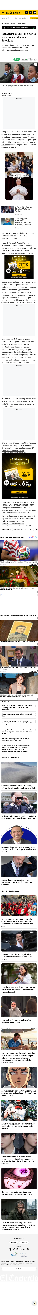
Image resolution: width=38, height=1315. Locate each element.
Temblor (15, 18)
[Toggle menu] (3, 12)
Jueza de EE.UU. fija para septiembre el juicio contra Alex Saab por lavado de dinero (17, 956)
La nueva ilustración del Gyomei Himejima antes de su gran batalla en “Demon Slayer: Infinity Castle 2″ (19, 1093)
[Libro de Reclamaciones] (24, 1254)
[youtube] (21, 1249)
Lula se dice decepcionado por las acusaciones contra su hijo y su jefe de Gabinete (16, 882)
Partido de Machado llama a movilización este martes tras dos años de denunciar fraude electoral (18, 989)
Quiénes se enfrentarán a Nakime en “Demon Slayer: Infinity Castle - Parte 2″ (17, 1193)
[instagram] (17, 1249)
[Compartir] (35, 59)
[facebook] (10, 1249)
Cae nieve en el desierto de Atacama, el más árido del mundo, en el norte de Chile (18, 786)
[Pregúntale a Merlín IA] (34, 1303)
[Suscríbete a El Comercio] (30, 12)
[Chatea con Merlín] (26, 12)
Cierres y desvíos (23, 18)
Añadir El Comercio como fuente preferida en (18, 27)
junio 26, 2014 (25, 512)
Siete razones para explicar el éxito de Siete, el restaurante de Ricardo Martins (15, 739)
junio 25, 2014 (27, 526)
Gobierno (23, 287)
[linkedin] (24, 1249)
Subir (17, 1269)
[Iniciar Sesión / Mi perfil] (34, 12)
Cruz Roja (30, 529)
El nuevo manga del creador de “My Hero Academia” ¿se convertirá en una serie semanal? (18, 1125)
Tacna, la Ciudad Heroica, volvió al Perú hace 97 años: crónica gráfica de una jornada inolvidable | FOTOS (16, 732)
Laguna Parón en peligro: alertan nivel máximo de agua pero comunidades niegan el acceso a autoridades (17, 707)
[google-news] (28, 1249)
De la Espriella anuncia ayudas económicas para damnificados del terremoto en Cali (19, 817)
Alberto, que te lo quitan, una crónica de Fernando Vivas (17, 715)
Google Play (24, 1242)
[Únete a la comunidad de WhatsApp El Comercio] (16, 59)
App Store (13, 1242)
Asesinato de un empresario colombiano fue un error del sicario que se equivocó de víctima (18, 849)
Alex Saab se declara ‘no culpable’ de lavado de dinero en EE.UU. (16, 1021)
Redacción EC (8, 93)
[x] (14, 1249)
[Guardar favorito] (31, 59)
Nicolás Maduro (18, 529)
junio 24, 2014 (23, 453)
